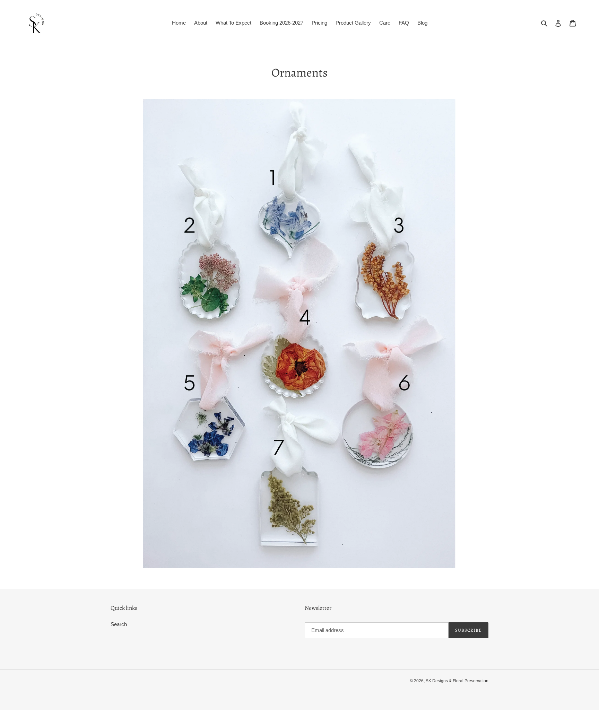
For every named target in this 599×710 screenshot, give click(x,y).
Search (119, 624)
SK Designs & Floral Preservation (457, 680)
